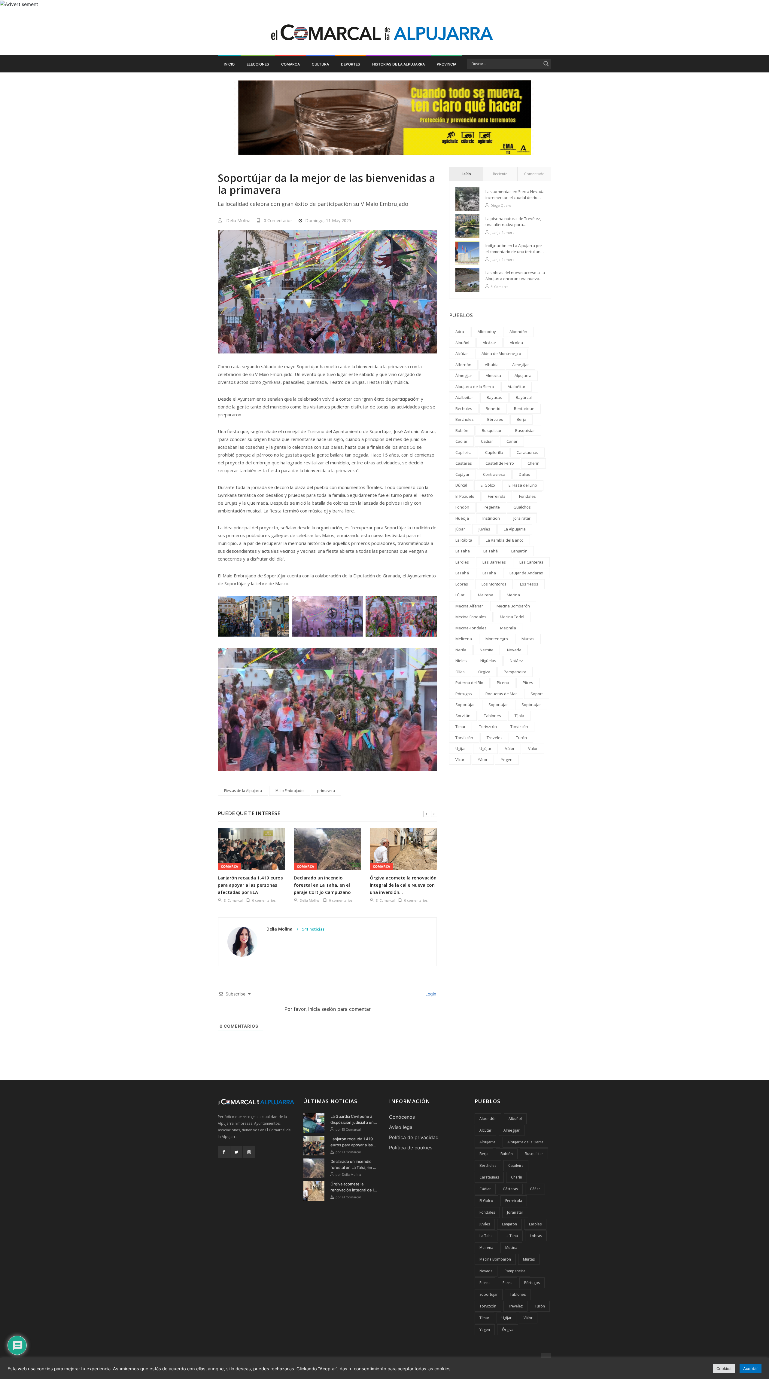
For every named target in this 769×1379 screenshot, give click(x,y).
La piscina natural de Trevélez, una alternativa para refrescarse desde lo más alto (513, 222)
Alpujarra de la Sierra (474, 386)
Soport (536, 693)
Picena (503, 682)
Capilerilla (494, 452)
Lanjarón (519, 551)
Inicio (229, 64)
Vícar (459, 759)
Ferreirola (497, 496)
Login (430, 993)
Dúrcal (461, 485)
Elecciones (258, 64)
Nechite (487, 650)
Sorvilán (462, 715)
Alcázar (489, 342)
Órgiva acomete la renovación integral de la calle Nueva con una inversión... (403, 885)
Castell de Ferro (499, 463)
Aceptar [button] (750, 1368)
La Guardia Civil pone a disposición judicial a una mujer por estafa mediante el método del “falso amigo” (353, 1119)
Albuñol (462, 342)
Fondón (462, 507)
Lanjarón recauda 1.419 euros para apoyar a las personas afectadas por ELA (250, 885)
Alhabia (492, 364)
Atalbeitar (464, 397)
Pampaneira (515, 671)
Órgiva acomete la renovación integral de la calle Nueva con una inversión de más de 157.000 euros (353, 1187)
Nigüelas (488, 660)
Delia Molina (238, 220)
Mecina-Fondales (471, 628)
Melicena (463, 638)
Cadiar (487, 441)
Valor (533, 748)
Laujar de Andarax (526, 573)
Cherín (533, 463)
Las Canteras (531, 562)
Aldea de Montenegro (501, 353)
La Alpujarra (515, 529)
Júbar (460, 529)
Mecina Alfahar (469, 606)
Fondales (527, 496)
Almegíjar (520, 364)
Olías (460, 671)
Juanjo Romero (503, 232)
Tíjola (519, 715)
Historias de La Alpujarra (398, 64)
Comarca (290, 64)
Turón (521, 737)
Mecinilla (508, 628)
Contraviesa (494, 474)
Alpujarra (523, 375)
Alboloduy (487, 331)
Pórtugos (463, 693)
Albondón (518, 331)
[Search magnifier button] (546, 64)
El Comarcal (233, 900)
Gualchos (522, 507)
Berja (521, 419)
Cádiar (461, 441)
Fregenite (491, 507)
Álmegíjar (463, 375)
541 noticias (312, 929)
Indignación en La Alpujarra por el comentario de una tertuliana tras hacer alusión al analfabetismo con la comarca (514, 249)
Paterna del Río (469, 682)
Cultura (320, 64)
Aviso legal (401, 1127)
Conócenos (402, 1117)
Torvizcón (519, 726)
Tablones (492, 715)
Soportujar (498, 704)
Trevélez (495, 737)
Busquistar (525, 430)
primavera (326, 790)
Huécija (462, 518)
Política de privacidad (414, 1137)
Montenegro (496, 638)
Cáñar (512, 441)
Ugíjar (460, 748)
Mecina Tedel (512, 616)
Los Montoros (494, 584)
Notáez (516, 660)
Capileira (463, 452)
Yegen (506, 759)
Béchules (463, 408)
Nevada (514, 650)
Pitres (528, 682)
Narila (460, 650)
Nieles (461, 660)
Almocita (493, 375)
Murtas (527, 638)
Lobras (461, 584)
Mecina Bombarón (513, 606)
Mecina (513, 595)
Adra (459, 331)
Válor (510, 748)
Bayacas (494, 397)
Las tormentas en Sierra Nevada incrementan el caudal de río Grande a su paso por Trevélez (515, 194)
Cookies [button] (723, 1368)
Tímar (460, 726)
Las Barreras (494, 562)
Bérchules (464, 419)
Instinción (491, 518)
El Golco (488, 485)
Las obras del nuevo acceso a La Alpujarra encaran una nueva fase (515, 276)
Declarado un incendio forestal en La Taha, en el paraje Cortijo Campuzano (322, 885)
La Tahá (490, 551)
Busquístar (492, 430)
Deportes (350, 64)
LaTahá (462, 573)
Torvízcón (464, 737)
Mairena (485, 595)
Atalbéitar (516, 386)
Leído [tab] (466, 173)
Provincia (446, 64)
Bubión (461, 430)
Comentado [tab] (534, 173)
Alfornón (463, 364)
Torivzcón (488, 726)
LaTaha (489, 573)
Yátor (483, 759)
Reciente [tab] (500, 173)
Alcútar (461, 353)
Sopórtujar (531, 704)
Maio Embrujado (289, 790)
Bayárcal (524, 397)
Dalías (524, 474)
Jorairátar (521, 518)
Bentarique (524, 408)
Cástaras (463, 463)
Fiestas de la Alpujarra (243, 790)
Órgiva (484, 671)
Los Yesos (529, 584)
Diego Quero (501, 205)
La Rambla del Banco (505, 540)
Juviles (484, 529)
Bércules (495, 419)
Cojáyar (462, 474)
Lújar (459, 595)
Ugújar (485, 748)
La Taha (462, 551)
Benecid (493, 408)
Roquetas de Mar (501, 693)
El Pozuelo (464, 496)
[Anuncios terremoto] (384, 117)
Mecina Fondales (470, 616)
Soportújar (465, 704)
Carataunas (527, 452)
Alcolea (516, 342)
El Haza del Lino (523, 485)
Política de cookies (410, 1148)
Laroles (462, 562)
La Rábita (463, 540)
